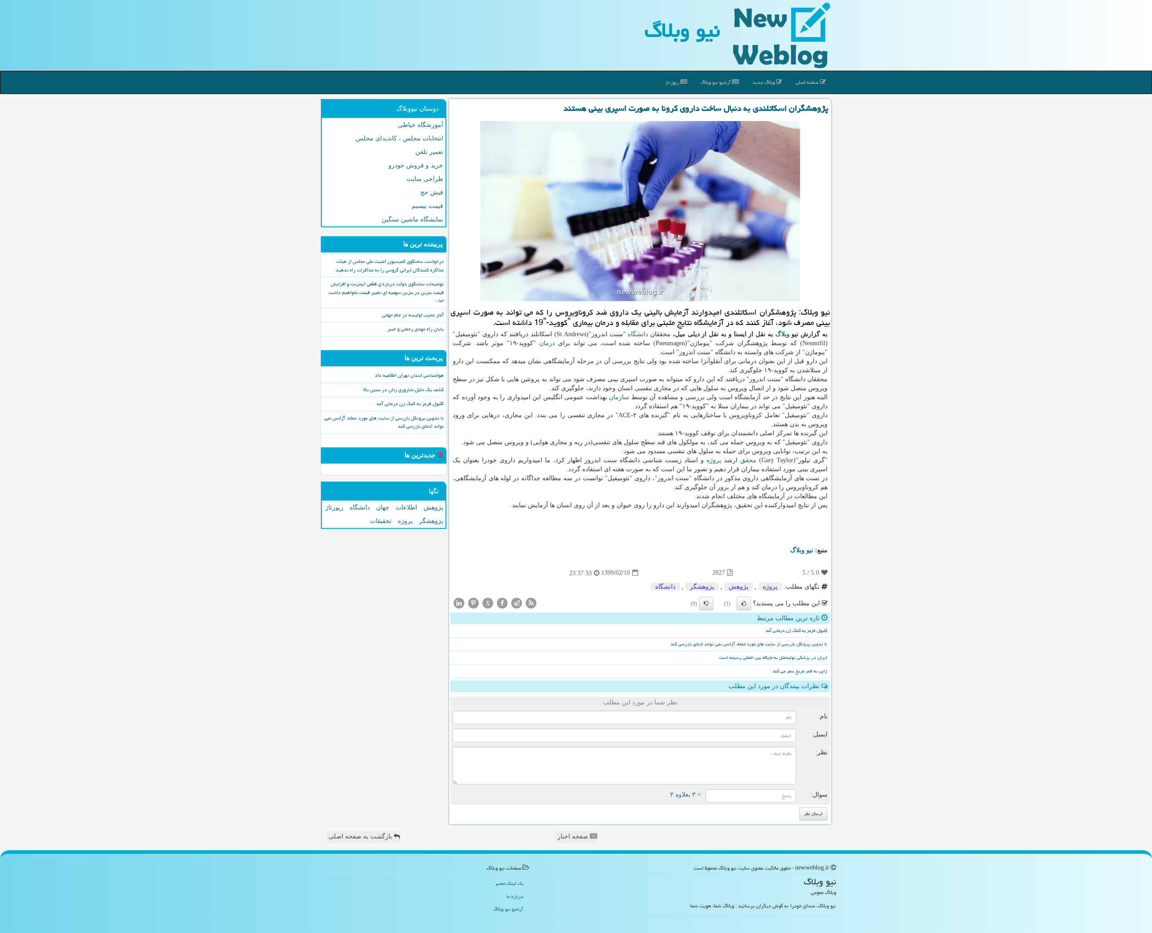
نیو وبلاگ (682, 30)
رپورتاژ (672, 82)
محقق (748, 460)
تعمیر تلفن (429, 152)
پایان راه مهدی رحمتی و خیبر (415, 329)
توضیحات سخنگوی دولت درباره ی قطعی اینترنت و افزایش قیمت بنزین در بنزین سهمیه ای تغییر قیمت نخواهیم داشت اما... (386, 292)
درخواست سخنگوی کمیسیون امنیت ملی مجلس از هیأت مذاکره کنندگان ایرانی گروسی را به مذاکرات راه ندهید (390, 266)
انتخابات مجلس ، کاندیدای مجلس (399, 138)
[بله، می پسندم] (744, 603)
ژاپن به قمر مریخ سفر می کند (800, 671)
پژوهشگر (702, 586)
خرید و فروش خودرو (415, 165)
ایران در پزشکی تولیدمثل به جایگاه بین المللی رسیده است (773, 657)
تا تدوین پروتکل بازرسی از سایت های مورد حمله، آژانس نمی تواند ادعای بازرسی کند (748, 644)
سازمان (619, 397)
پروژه (713, 460)
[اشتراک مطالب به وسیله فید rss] (531, 602)
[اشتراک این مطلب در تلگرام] (516, 602)
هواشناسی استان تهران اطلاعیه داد (409, 375)
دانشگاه (638, 334)
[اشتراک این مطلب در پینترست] (473, 602)
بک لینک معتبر (509, 883)
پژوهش (738, 586)
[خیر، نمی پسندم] (706, 603)
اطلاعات (406, 507)
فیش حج (431, 192)
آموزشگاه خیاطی (420, 125)
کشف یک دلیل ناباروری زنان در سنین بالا (403, 389)
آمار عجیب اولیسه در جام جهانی (413, 315)
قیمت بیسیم (427, 206)
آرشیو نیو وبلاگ (716, 82)
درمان (547, 343)
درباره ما (514, 896)
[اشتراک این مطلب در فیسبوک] (502, 602)
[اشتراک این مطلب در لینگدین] (459, 602)
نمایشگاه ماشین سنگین (412, 219)
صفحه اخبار (574, 836)
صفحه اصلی (808, 82)
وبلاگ (782, 334)
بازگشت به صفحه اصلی (361, 836)
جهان (382, 507)
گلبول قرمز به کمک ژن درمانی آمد (796, 630)
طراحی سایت (424, 179)
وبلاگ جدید (764, 82)
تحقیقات (381, 521)
